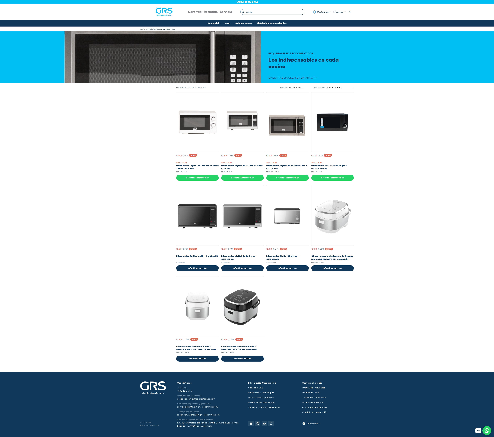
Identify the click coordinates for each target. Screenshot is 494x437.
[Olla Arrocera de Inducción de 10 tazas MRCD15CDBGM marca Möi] (242, 306)
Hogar (227, 23)
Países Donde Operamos (261, 397)
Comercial (213, 23)
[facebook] (251, 423)
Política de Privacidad (313, 402)
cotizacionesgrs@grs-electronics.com (196, 398)
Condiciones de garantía (314, 412)
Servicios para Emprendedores (264, 407)
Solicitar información (197, 177)
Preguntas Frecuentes (313, 387)
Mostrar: (284, 88)
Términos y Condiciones (314, 397)
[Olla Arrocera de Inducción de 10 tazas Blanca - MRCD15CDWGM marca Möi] (197, 306)
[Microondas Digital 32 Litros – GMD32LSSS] (287, 216)
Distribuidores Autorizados (261, 402)
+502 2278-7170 (184, 390)
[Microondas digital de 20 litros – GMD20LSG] (242, 216)
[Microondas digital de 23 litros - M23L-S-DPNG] (242, 122)
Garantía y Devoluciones (314, 407)
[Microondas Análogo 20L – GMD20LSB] (197, 216)
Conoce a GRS (255, 387)
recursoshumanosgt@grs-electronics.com (198, 414)
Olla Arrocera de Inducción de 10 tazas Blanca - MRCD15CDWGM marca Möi (197, 349)
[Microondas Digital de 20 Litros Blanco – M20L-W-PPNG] (197, 122)
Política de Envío (310, 392)
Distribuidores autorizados (271, 23)
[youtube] (264, 423)
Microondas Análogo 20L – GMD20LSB (197, 256)
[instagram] (257, 423)
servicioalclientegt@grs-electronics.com (197, 406)
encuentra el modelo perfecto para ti (291, 77)
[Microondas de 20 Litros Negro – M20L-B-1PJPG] (332, 122)
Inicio (142, 29)
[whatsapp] (271, 423)
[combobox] (272, 12)
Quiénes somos (243, 23)
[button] (243, 12)
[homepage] (156, 12)
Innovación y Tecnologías (261, 392)
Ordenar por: (319, 88)
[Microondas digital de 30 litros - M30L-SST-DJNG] (287, 122)
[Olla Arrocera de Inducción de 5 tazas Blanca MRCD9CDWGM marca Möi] (332, 216)
